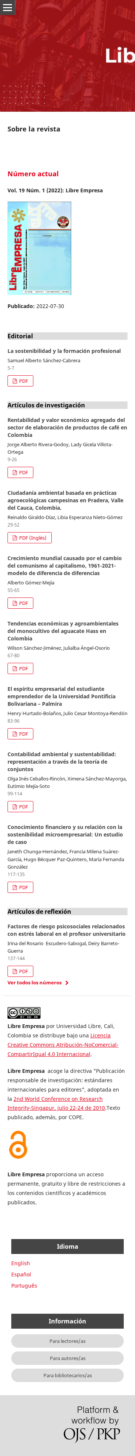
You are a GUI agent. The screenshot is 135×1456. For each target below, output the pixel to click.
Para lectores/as (68, 1341)
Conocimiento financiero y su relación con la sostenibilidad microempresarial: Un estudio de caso (65, 834)
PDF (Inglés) (32, 537)
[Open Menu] (7, 7)
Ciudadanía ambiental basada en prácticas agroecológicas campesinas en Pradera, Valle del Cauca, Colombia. (65, 500)
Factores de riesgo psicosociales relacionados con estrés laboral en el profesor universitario (67, 930)
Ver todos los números (35, 982)
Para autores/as (68, 1358)
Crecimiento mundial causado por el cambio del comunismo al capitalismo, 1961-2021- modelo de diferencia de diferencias (65, 566)
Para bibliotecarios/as (68, 1375)
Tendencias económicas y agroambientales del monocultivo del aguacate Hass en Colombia (63, 631)
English (20, 1263)
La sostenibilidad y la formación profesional (64, 350)
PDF (23, 381)
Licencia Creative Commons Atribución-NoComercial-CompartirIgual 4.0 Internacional (63, 1045)
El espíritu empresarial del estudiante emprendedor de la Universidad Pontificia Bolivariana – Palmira (62, 696)
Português (24, 1285)
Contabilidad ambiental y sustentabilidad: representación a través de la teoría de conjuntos (62, 762)
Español (21, 1274)
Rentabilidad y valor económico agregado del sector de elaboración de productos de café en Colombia (67, 427)
